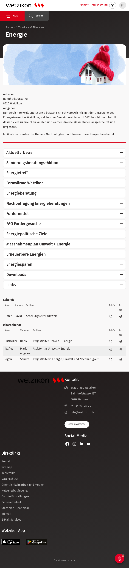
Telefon (112, 305)
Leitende (8, 300)
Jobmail (6, 514)
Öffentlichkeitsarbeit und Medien (23, 484)
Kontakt (6, 461)
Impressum (8, 473)
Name (7, 305)
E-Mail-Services (11, 519)
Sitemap (6, 467)
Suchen (39, 15)
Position (30, 305)
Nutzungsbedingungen (15, 490)
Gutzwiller (11, 341)
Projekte (84, 5)
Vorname (19, 305)
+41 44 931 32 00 (81, 406)
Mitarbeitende (12, 325)
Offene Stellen (100, 5)
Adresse (8, 94)
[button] (15, 16)
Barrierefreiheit (11, 502)
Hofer (8, 316)
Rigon (8, 359)
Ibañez (9, 348)
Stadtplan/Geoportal (15, 508)
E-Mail (121, 307)
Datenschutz (9, 479)
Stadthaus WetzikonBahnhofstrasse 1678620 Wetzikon (84, 393)
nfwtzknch (82, 412)
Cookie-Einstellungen (15, 496)
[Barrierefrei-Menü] (112, 5)
